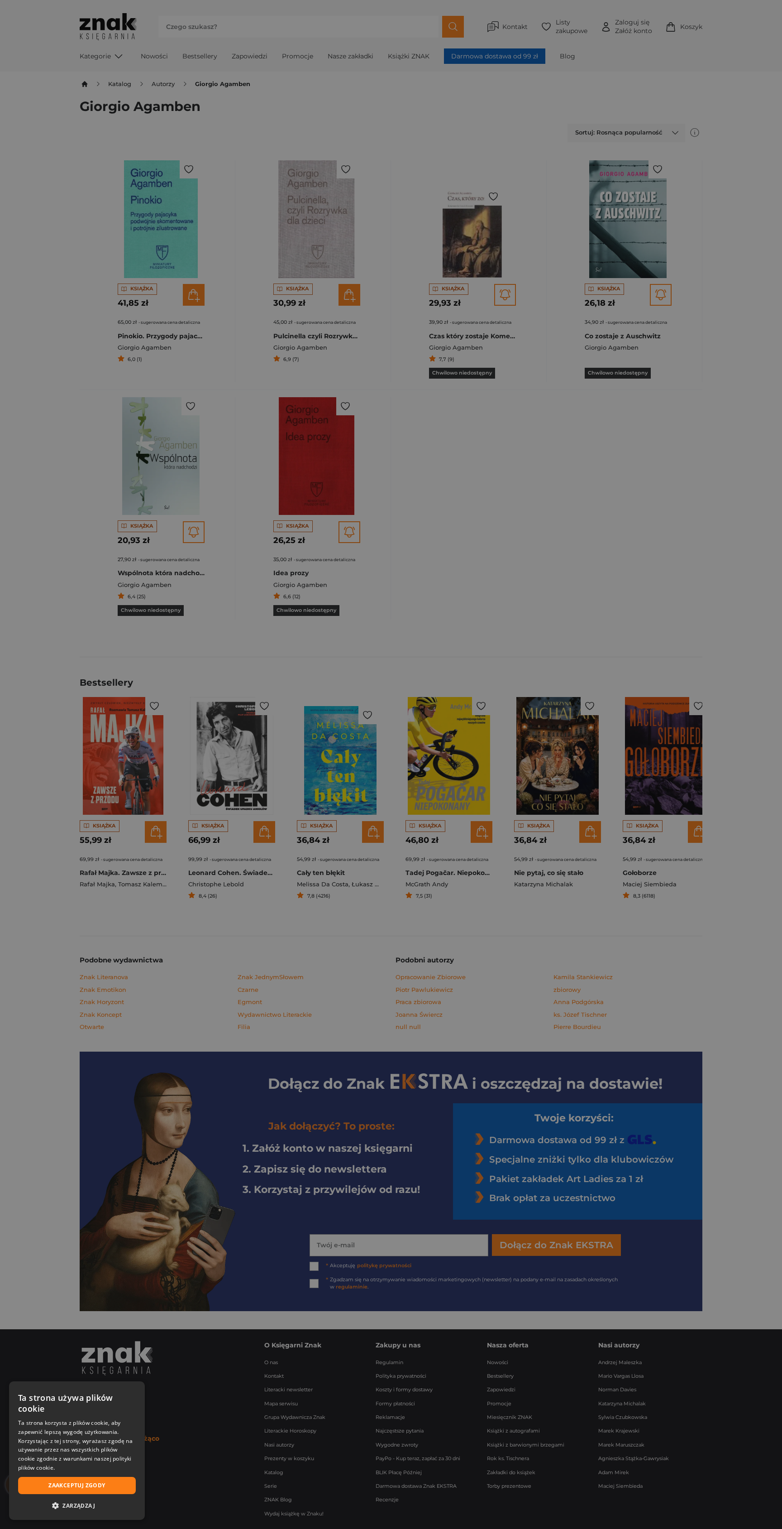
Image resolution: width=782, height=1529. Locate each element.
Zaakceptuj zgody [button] (76, 1485)
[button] (77, 1505)
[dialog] (77, 1450)
